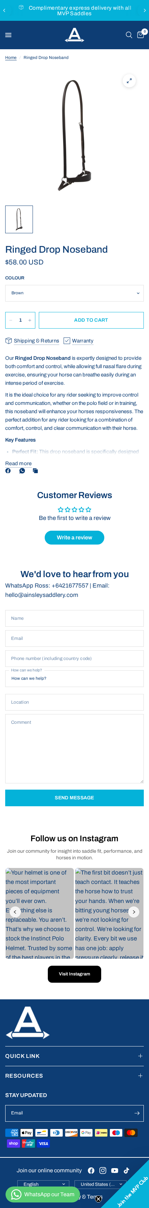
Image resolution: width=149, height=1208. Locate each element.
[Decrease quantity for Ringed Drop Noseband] (11, 320)
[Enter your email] (137, 1113)
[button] (124, 1183)
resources (24, 1076)
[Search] (129, 35)
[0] (139, 35)
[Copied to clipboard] (37, 471)
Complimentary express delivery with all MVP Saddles (80, 10)
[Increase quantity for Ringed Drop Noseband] (30, 320)
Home (11, 57)
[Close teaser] (98, 1199)
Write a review (74, 537)
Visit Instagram (74, 974)
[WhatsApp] (23, 471)
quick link (22, 1056)
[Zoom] (129, 80)
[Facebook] (9, 471)
